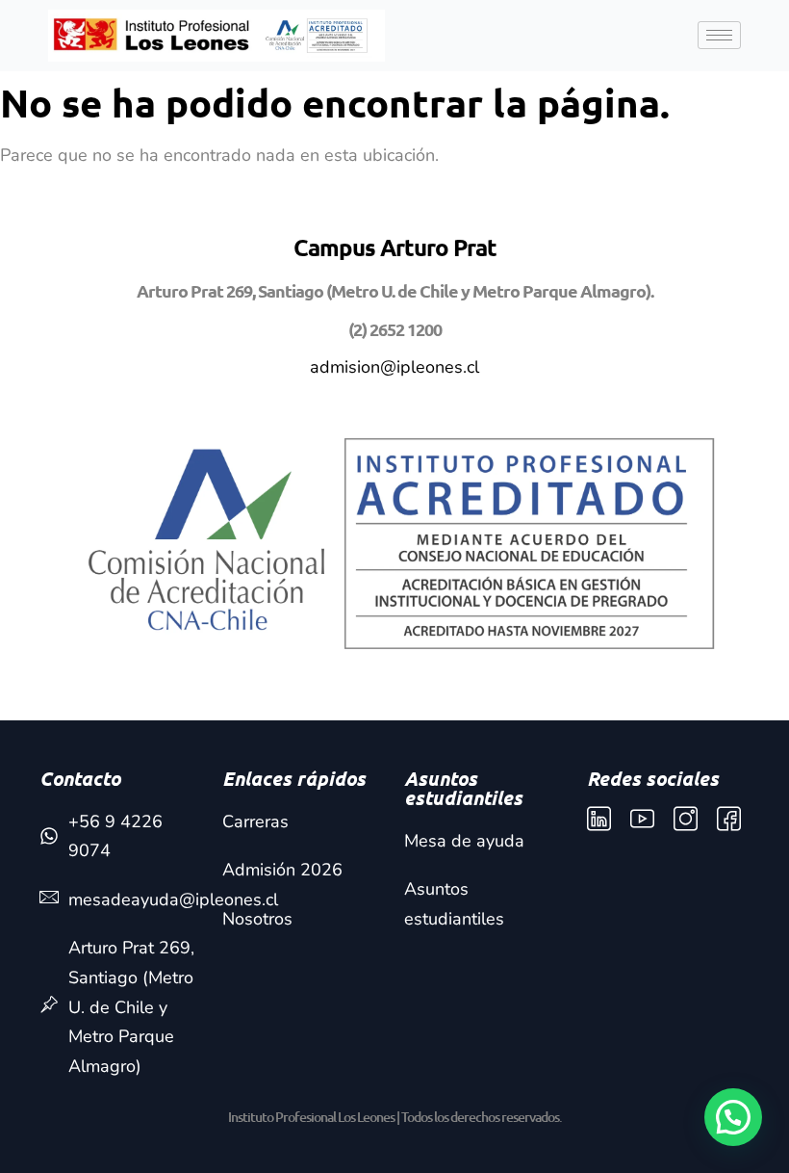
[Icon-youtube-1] (642, 819)
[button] (733, 1117)
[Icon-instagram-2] (686, 819)
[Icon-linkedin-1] (599, 819)
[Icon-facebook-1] (729, 819)
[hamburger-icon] (719, 35)
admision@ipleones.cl (394, 366)
